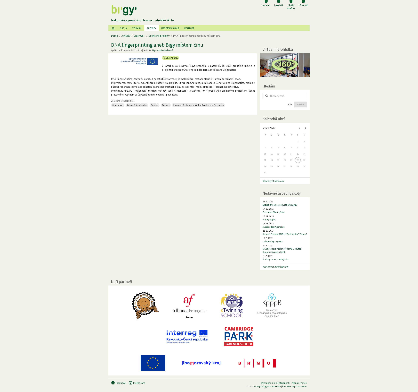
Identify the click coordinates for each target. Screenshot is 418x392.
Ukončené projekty (158, 35)
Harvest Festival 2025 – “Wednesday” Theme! (285, 234)
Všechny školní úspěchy (275, 266)
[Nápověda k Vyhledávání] (290, 104)
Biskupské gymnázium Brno (267, 386)
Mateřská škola (170, 28)
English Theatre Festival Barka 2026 (280, 204)
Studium (137, 28)
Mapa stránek (299, 382)
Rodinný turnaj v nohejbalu (275, 259)
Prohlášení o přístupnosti (275, 382)
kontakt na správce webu (294, 386)
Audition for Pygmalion (274, 226)
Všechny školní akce (273, 181)
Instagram (139, 382)
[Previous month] (299, 128)
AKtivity (151, 28)
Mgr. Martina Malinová (162, 50)
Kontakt (189, 28)
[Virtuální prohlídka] (285, 65)
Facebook (120, 382)
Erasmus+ (139, 35)
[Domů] (113, 28)
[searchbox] (288, 96)
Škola (123, 28)
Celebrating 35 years (273, 241)
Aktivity (125, 35)
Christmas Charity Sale (273, 212)
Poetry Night (269, 219)
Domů (114, 35)
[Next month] (305, 128)
